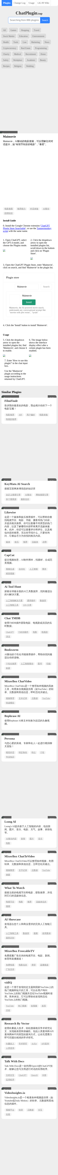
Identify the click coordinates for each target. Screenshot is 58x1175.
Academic (31, 60)
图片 (32, 839)
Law (24, 42)
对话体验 (34, 209)
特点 (34, 752)
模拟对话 (10, 752)
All (4, 30)
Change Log (19, 3)
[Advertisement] (29, 100)
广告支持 (10, 969)
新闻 (23, 839)
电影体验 (43, 415)
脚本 (44, 569)
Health (6, 42)
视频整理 (10, 698)
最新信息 (25, 499)
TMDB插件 (23, 632)
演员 (8, 636)
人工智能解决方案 (14, 600)
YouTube (46, 698)
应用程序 (10, 1080)
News (47, 42)
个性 (42, 752)
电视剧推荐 (11, 419)
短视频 (34, 1006)
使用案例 (46, 933)
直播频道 (44, 965)
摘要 (8, 875)
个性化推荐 (11, 664)
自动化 (22, 569)
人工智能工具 (12, 605)
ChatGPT (10, 632)
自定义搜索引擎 (13, 495)
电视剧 (44, 632)
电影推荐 (10, 415)
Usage (32, 3)
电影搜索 (8, 209)
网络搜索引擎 (42, 495)
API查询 (45, 1044)
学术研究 (23, 1044)
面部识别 (10, 938)
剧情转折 (8, 213)
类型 (34, 965)
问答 (44, 1075)
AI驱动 (46, 209)
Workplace (17, 60)
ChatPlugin (29, 12)
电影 (35, 632)
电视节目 (10, 902)
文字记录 (23, 870)
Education (23, 36)
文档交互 (10, 1075)
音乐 (40, 839)
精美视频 (10, 573)
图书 (40, 664)
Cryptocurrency (9, 48)
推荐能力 (21, 209)
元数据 (35, 698)
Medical (17, 54)
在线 (8, 1114)
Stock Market (8, 36)
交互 (40, 1110)
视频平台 (10, 1110)
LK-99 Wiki (43, 3)
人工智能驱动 (27, 664)
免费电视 (10, 965)
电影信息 (23, 965)
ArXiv (34, 1044)
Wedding (30, 66)
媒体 (8, 542)
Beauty (43, 60)
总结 (8, 1010)
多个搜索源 (11, 499)
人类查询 (10, 1048)
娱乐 (17, 542)
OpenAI (34, 1075)
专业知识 (10, 757)
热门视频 (22, 1006)
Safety (5, 60)
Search (45, 20)
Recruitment (31, 54)
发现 (44, 1006)
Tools (15, 42)
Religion (17, 66)
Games (13, 30)
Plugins (7, 3)
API (20, 415)
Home (43, 54)
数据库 (43, 600)
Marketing (35, 42)
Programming (41, 48)
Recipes (6, 66)
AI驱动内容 (11, 839)
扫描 (48, 664)
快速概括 (10, 703)
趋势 (45, 542)
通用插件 (31, 600)
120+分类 (27, 605)
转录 (21, 1110)
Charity (6, 54)
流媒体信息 (41, 902)
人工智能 (33, 569)
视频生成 (10, 569)
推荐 (25, 542)
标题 (8, 668)
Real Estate (25, 48)
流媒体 (35, 542)
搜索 (8, 906)
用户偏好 (31, 415)
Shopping (25, 30)
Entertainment (38, 36)
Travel (36, 30)
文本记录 (23, 698)
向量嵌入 (10, 1044)
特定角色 (23, 752)
